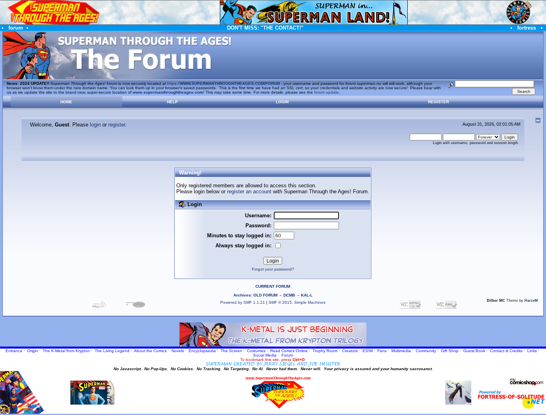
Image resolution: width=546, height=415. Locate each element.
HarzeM (531, 301)
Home (66, 102)
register (116, 125)
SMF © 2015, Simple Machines (297, 302)
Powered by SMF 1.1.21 (242, 302)
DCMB (289, 295)
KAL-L (307, 295)
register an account (249, 191)
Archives (242, 295)
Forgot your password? (273, 269)
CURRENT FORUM (272, 286)
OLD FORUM (265, 295)
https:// (223, 83)
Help (172, 102)
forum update (326, 92)
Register (438, 102)
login (95, 125)
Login (282, 102)
